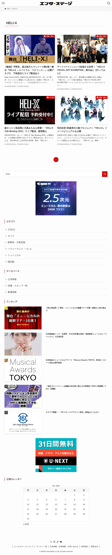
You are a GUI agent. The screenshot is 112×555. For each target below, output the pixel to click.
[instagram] (54, 542)
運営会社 (94, 546)
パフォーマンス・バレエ (20, 249)
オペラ (11, 236)
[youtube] (61, 542)
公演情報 (12, 279)
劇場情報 (12, 292)
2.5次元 (11, 229)
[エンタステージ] (56, 3)
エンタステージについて (24, 546)
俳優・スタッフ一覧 (17, 286)
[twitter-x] (51, 542)
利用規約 (84, 546)
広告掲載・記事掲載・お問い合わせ (64, 546)
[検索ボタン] (108, 3)
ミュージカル (14, 255)
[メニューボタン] (3, 3)
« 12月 (26, 524)
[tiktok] (57, 542)
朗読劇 (11, 262)
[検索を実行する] (104, 174)
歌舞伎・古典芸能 (16, 242)
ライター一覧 (41, 546)
